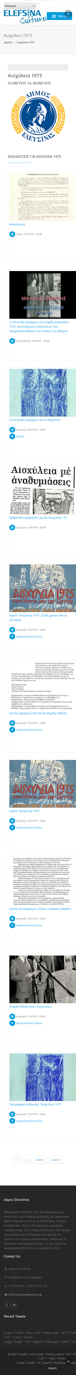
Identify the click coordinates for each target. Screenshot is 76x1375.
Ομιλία (20, 436)
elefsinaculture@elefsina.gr (25, 1294)
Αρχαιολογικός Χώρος (29, 636)
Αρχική (8, 42)
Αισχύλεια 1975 (25, 42)
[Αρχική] (25, 16)
